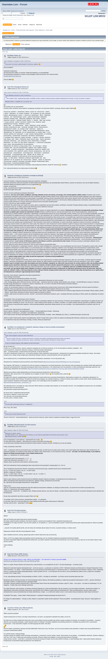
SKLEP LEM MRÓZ (95, 16)
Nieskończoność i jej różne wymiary (25, 424)
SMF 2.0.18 (47, 654)
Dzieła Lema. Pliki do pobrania (24, 608)
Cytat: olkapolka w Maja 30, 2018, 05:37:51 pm (16, 430)
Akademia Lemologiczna (14, 175)
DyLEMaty (10, 55)
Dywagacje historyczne (22, 87)
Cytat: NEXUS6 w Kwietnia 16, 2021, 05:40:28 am (18, 95)
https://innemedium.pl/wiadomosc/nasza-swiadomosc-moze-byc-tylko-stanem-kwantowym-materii (56, 368)
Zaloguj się (13, 11)
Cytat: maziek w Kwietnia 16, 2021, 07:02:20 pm (16, 92)
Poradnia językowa (20, 510)
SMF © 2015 (54, 654)
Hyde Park (10, 87)
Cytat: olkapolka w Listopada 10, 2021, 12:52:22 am (17, 61)
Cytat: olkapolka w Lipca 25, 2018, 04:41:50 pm (16, 332)
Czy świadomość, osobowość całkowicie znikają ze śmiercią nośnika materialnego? (39, 327)
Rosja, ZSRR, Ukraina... (21, 554)
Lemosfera (10, 608)
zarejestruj (21, 11)
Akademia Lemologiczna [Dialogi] (33, 175)
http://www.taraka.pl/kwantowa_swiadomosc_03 (17, 382)
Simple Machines (61, 654)
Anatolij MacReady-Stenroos (12, 76)
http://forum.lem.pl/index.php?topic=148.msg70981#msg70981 (22, 561)
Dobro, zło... (17, 55)
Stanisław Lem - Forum (14, 4)
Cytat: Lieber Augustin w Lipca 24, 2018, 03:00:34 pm (19, 335)
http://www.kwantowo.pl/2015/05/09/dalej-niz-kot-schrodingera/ (62, 362)
